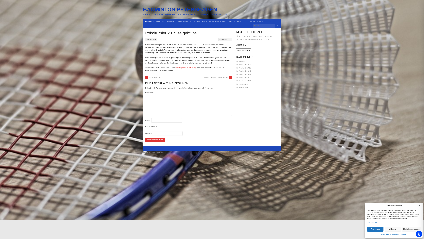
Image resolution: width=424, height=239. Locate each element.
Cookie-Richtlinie (386, 234)
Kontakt (240, 21)
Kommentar (150, 93)
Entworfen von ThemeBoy (272, 152)
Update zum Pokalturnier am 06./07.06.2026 (254, 39)
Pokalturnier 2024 (245, 81)
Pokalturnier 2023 (245, 78)
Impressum (403, 234)
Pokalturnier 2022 (245, 74)
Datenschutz (395, 234)
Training (170, 21)
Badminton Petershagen (180, 9)
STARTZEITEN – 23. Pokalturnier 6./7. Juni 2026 (255, 36)
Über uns (160, 21)
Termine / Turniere (184, 21)
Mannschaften (200, 21)
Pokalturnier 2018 (245, 68)
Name (148, 120)
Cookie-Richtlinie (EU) (256, 21)
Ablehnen (392, 229)
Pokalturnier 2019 (225, 39)
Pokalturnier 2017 (245, 65)
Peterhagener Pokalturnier (185, 68)
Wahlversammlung (153, 77)
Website (148, 133)
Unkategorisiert (244, 84)
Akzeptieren (375, 229)
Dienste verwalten (373, 222)
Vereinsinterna (243, 87)
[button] (419, 206)
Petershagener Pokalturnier (222, 21)
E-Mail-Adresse (151, 127)
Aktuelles (149, 21)
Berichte (241, 61)
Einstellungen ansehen (411, 229)
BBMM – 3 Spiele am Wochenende (217, 77)
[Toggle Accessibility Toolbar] (418, 233)
